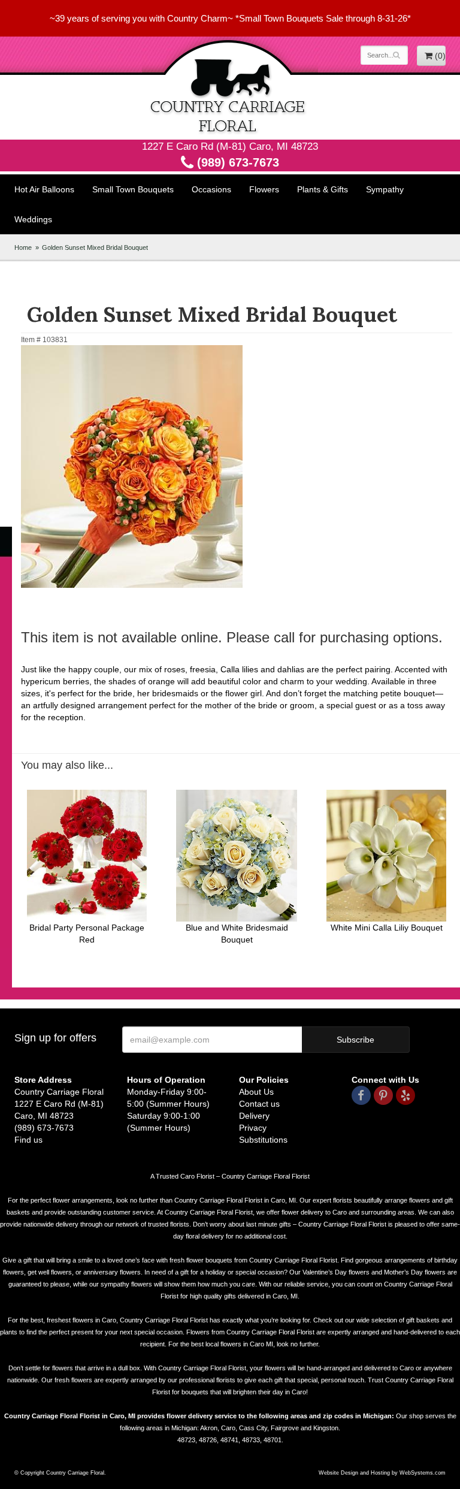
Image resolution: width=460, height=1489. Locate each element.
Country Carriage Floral (230, 88)
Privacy (253, 1127)
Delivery (254, 1115)
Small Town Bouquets (133, 189)
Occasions (211, 189)
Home (23, 247)
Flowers (264, 189)
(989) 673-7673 (236, 162)
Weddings (33, 219)
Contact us (259, 1104)
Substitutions (263, 1139)
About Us (256, 1092)
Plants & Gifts (322, 189)
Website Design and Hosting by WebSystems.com (382, 1473)
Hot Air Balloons (44, 189)
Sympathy (385, 189)
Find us (28, 1139)
